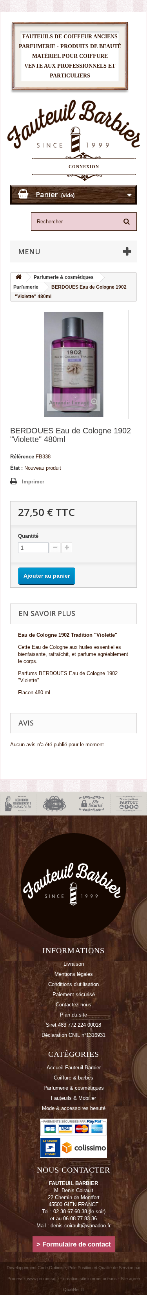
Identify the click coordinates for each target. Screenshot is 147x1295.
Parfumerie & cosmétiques (74, 1088)
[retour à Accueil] (18, 277)
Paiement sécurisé (74, 994)
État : (16, 468)
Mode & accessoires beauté (73, 1108)
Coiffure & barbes (73, 1078)
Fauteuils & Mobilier (73, 1098)
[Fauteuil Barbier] (73, 128)
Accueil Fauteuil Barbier (74, 1067)
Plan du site (73, 1015)
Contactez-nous (73, 1005)
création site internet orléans (90, 1278)
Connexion (84, 166)
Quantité (28, 536)
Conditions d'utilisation (73, 984)
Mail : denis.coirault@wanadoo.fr (73, 1226)
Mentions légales (73, 974)
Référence (22, 457)
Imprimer (33, 482)
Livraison (74, 964)
